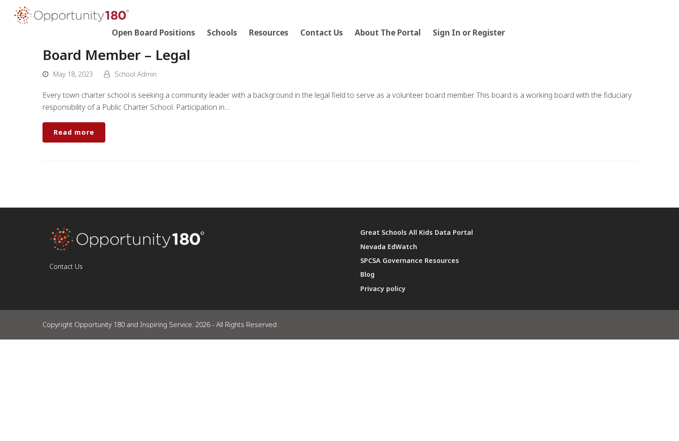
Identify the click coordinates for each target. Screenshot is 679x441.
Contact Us (66, 266)
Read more (74, 132)
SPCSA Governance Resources (409, 260)
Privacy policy (383, 288)
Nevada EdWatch (388, 246)
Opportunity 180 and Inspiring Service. (134, 324)
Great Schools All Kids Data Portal (416, 232)
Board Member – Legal (116, 54)
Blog (367, 274)
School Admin (136, 73)
